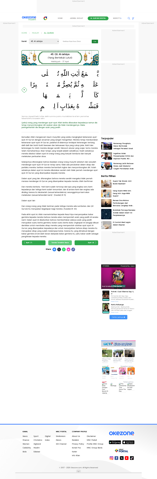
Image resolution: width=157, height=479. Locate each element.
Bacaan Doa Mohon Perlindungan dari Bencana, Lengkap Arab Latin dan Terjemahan (122, 203)
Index (47, 440)
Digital (47, 436)
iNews (58, 440)
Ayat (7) (29, 242)
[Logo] (45, 18)
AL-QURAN (49, 33)
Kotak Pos (76, 448)
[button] (121, 18)
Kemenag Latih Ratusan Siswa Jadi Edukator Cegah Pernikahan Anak (123, 166)
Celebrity (27, 448)
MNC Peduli (92, 440)
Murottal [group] (117, 18)
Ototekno (38, 440)
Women (26, 444)
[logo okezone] (121, 433)
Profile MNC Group (95, 444)
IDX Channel (61, 444)
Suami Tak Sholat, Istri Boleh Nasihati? (122, 182)
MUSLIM (35, 33)
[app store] (128, 442)
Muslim (37, 448)
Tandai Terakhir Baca (60, 242)
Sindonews (60, 436)
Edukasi (37, 452)
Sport (36, 436)
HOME (24, 33)
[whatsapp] (64, 250)
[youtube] (127, 458)
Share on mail (68, 250)
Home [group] (60, 18)
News (25, 436)
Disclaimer (91, 436)
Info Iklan (76, 455)
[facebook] (116, 458)
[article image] (106, 146)
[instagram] (111, 458)
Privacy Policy (78, 444)
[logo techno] (29, 18)
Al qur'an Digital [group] (98, 18)
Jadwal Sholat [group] (76, 18)
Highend (37, 444)
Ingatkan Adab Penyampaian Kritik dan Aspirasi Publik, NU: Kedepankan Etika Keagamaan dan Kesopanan (123, 156)
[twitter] (122, 458)
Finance (26, 440)
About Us (76, 436)
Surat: (24, 41)
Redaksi (75, 440)
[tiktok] (132, 458)
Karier (74, 452)
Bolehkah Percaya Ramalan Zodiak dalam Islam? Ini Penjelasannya (124, 212)
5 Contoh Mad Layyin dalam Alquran (122, 224)
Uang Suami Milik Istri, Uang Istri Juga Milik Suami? (122, 193)
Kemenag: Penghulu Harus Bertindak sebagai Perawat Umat (123, 146)
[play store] (115, 442)
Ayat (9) (91, 242)
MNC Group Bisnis (94, 448)
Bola (24, 452)
